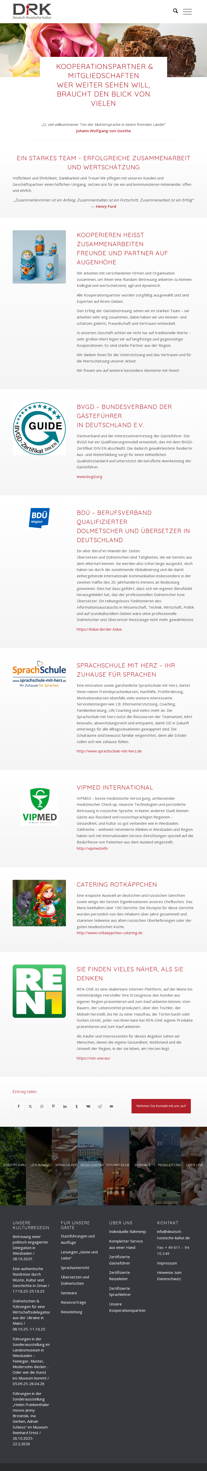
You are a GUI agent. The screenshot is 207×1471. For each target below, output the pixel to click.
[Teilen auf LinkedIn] (65, 1106)
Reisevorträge (73, 1302)
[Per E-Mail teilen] (111, 1106)
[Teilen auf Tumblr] (76, 1106)
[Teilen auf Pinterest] (53, 1106)
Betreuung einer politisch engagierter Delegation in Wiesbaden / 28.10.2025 (30, 1247)
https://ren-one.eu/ (93, 1058)
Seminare (69, 1292)
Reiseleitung (71, 1311)
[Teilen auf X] (30, 1106)
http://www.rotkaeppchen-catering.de (110, 932)
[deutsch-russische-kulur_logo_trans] (32, 11)
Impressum (167, 1263)
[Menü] (185, 11)
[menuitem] (173, 11)
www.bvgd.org (89, 476)
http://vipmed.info (92, 848)
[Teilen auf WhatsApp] (42, 1106)
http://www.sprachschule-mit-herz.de (109, 750)
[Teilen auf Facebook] (18, 1106)
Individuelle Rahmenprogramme (136, 1231)
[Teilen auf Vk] (88, 1106)
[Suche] (173, 11)
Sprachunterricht (75, 1267)
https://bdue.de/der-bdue (99, 629)
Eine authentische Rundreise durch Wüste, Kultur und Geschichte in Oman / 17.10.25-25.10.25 (31, 1280)
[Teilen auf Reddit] (100, 1106)
